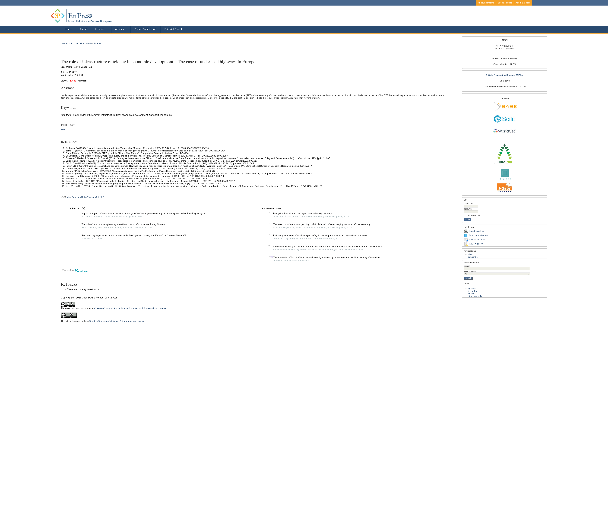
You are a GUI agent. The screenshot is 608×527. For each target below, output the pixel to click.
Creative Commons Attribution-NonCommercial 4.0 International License (130, 308)
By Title (471, 293)
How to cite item (477, 239)
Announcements (486, 2)
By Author (473, 291)
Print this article (476, 231)
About (83, 29)
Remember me (474, 215)
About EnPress (523, 2)
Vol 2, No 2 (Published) (80, 43)
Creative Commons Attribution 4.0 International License (117, 321)
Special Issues (505, 2)
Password (468, 209)
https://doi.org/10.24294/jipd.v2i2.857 (85, 197)
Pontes (97, 43)
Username (468, 203)
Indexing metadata (478, 235)
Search (467, 266)
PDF (63, 129)
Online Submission (145, 29)
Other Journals (475, 296)
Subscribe (473, 257)
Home (68, 29)
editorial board (173, 29)
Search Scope (470, 271)
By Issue (472, 288)
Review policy (476, 243)
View (470, 254)
